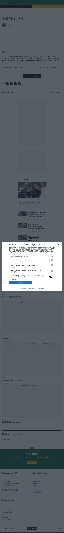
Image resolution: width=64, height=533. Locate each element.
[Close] (59, 244)
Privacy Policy (40, 288)
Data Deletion (23, 288)
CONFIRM (21, 282)
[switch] (51, 260)
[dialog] (32, 266)
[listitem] (32, 256)
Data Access (32, 288)
